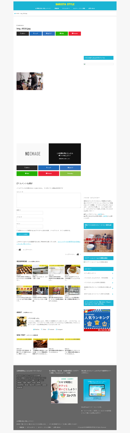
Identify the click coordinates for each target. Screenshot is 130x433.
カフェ (26, 375)
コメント (20, 192)
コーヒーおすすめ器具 (35, 375)
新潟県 (38, 382)
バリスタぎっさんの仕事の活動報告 (94, 282)
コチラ (100, 214)
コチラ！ (98, 413)
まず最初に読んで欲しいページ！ (43, 8)
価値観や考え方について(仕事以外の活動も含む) (97, 288)
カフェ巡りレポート (90, 273)
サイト (18, 223)
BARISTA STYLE (65, 4)
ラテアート (27, 380)
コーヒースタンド (41, 378)
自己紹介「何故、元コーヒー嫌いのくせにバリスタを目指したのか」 (32, 424)
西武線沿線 (19, 387)
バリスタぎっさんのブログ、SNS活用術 (96, 278)
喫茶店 (29, 382)
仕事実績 (19, 382)
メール (19, 217)
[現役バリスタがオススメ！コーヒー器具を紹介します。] (98, 251)
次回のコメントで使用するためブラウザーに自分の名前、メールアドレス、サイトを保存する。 (44, 230)
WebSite (37, 329)
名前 (19, 210)
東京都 (26, 385)
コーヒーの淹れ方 (21, 378)
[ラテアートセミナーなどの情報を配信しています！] (96, 262)
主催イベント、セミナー (37, 380)
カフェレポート (66, 8)
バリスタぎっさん (33, 318)
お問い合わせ (91, 8)
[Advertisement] (49, 54)
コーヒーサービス (31, 378)
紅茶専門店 (38, 385)
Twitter (44, 329)
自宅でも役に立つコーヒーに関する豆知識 (96, 294)
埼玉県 (33, 382)
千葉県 (24, 382)
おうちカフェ (20, 375)
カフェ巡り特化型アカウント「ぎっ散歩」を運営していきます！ (63, 424)
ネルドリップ (20, 380)
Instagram (60, 329)
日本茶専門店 (20, 385)
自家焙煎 (44, 385)
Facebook (51, 329)
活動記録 (57, 8)
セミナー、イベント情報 (79, 8)
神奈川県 (32, 385)
